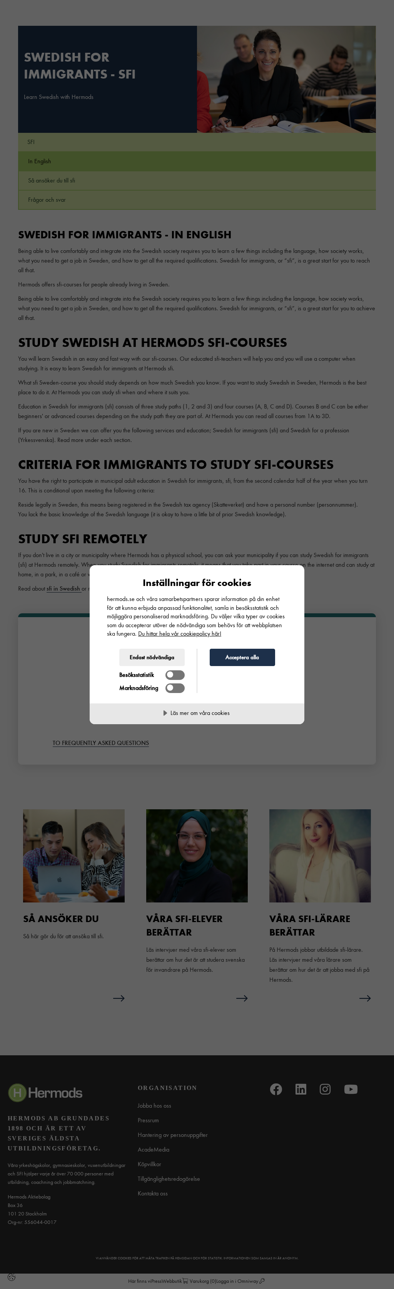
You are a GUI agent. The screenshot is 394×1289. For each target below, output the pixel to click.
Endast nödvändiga (152, 657)
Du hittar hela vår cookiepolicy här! (179, 633)
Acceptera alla (242, 657)
